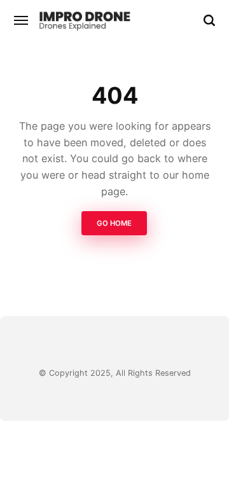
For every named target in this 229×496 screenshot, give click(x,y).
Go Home (114, 223)
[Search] (209, 20)
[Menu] (21, 20)
